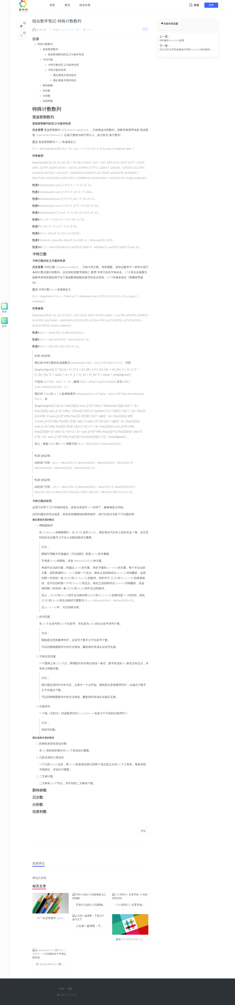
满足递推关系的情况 (64, 80)
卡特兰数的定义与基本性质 (63, 65)
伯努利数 (48, 101)
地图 (69, 989)
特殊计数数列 (45, 44)
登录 (211, 5)
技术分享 (84, 5)
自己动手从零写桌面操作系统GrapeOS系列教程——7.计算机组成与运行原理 (187, 50)
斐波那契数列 (50, 49)
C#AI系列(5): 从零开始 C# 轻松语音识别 (140, 904)
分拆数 (46, 96)
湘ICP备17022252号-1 (67, 995)
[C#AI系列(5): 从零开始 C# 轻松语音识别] (130, 896)
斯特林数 (48, 85)
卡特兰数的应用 (57, 70)
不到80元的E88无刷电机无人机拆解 (97, 904)
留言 (62, 989)
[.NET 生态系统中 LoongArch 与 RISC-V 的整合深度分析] (51, 903)
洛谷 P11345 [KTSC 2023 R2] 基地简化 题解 (142, 939)
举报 (143, 831)
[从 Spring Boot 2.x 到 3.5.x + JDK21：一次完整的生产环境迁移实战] (51, 954)
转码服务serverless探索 (171, 40)
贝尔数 (46, 90)
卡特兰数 (48, 59)
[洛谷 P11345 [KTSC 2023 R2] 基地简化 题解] (130, 924)
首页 (52, 5)
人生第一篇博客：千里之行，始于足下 (99, 926)
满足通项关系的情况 (64, 75)
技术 (4, 325)
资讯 (67, 5)
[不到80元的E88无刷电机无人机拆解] (90, 896)
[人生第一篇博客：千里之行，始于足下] (90, 917)
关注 (145, 29)
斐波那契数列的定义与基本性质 (66, 54)
